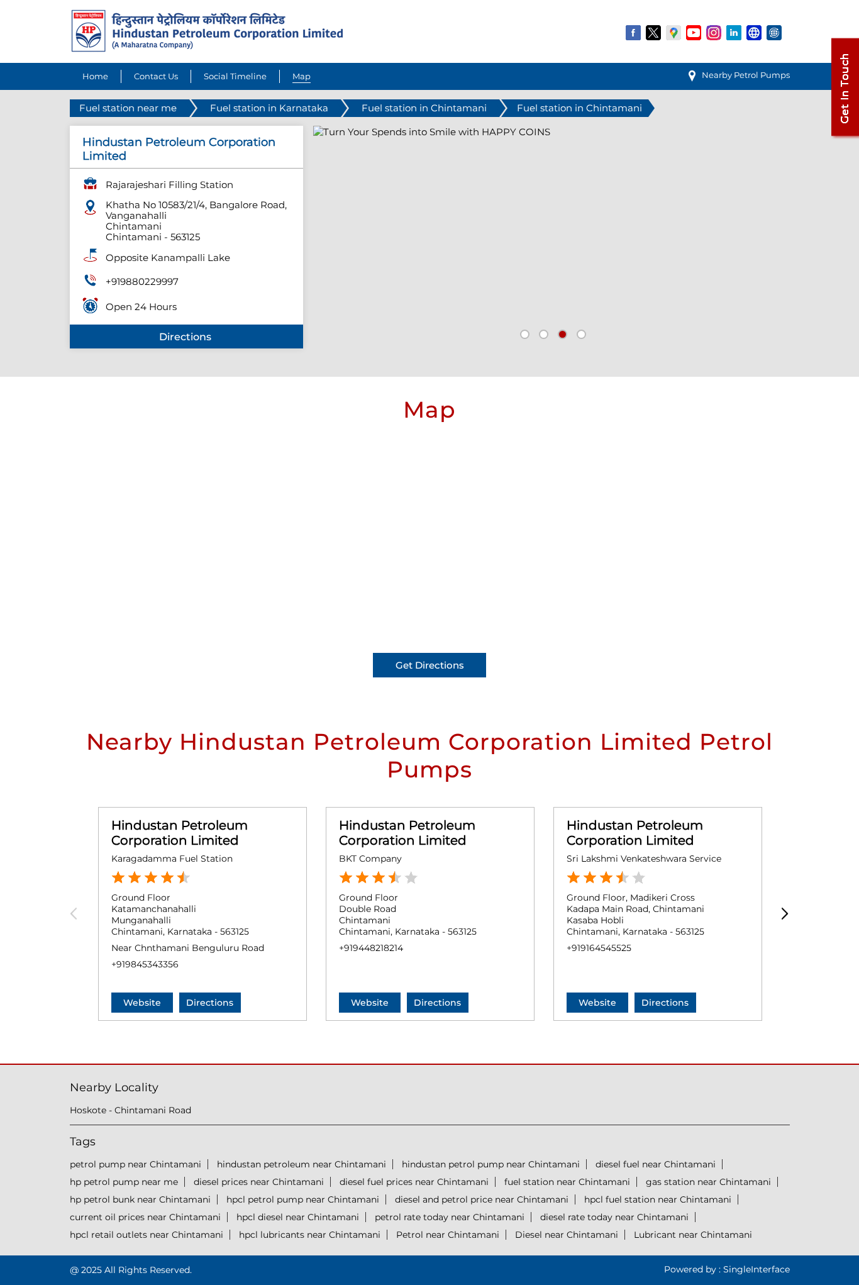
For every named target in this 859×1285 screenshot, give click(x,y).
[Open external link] (844, 136)
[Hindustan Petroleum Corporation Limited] (207, 49)
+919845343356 (145, 964)
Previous (78, 914)
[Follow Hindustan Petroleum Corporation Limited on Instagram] (714, 32)
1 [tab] (523, 333)
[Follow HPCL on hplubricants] (775, 32)
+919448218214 (371, 948)
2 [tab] (542, 333)
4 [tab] (580, 333)
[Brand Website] (754, 32)
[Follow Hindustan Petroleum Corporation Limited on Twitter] (654, 32)
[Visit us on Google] (674, 32)
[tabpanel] (551, 237)
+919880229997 (142, 281)
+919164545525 (599, 948)
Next (782, 914)
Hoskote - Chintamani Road (130, 1110)
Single (756, 1269)
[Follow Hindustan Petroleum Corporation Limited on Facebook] (634, 32)
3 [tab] (561, 333)
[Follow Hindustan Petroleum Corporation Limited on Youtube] (694, 32)
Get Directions (430, 665)
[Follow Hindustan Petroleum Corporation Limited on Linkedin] (734, 32)
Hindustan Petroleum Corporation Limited (179, 833)
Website (142, 1002)
